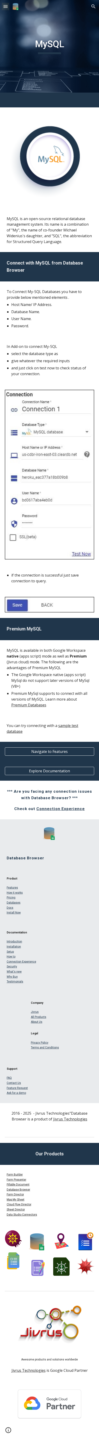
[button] (5, 6)
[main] (49, 46)
